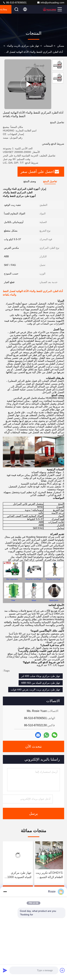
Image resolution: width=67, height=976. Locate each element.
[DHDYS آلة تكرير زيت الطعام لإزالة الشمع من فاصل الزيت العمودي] (49, 855)
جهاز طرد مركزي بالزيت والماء (23, 45)
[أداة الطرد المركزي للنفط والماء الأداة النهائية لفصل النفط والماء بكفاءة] (27, 84)
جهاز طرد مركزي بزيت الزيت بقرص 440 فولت (35, 689)
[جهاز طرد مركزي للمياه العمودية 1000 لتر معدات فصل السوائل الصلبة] (18, 855)
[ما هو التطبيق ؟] (46, 735)
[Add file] (62, 970)
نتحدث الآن (33, 746)
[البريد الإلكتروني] (38, 735)
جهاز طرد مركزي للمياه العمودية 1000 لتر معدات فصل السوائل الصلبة (19, 875)
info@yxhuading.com (52, 2)
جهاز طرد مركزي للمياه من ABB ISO (40, 682)
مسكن (60, 45)
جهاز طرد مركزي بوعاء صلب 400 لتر (40, 676)
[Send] (5, 970)
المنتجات (48, 45)
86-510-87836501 (16, 2)
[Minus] (5, 891)
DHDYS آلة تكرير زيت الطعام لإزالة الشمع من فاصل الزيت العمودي (49, 875)
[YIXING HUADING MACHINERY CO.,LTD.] (49, 9)
